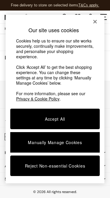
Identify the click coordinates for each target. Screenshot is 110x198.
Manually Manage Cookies (55, 142)
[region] (55, 99)
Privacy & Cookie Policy (38, 99)
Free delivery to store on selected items (44, 5)
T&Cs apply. (88, 5)
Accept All (55, 119)
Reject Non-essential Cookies (55, 166)
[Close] (95, 21)
